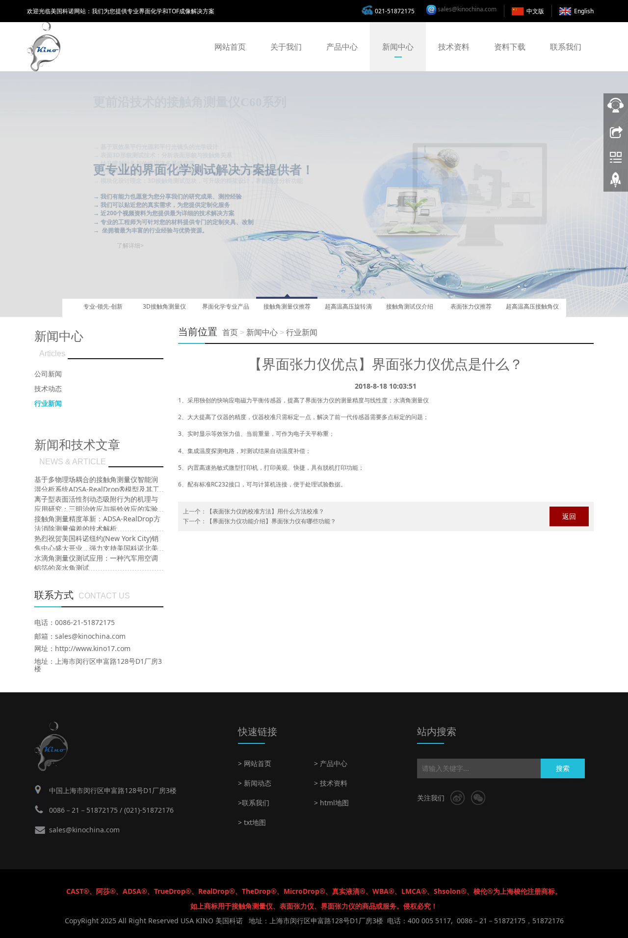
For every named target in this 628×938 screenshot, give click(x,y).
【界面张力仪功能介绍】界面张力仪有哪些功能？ (271, 521)
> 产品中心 (330, 763)
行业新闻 (301, 332)
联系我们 (565, 46)
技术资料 (454, 46)
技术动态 (48, 388)
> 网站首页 (254, 763)
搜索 (563, 768)
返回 (569, 516)
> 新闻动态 (254, 783)
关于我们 (286, 46)
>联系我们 (253, 802)
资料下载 (509, 46)
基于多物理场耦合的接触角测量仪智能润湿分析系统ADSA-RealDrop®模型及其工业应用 (96, 489)
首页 (230, 332)
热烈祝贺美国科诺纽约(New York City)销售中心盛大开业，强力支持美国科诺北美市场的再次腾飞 (96, 548)
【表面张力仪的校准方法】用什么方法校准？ (265, 511)
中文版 (535, 11)
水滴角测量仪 (411, 400)
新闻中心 (398, 46)
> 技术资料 (330, 783)
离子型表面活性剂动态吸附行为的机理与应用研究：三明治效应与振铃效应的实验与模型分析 (96, 508)
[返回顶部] (615, 183)
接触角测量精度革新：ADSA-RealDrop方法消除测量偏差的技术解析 (97, 523)
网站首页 (230, 46)
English (584, 11)
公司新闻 (48, 373)
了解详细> (130, 210)
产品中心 (342, 46)
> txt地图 (252, 822)
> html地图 (331, 802)
